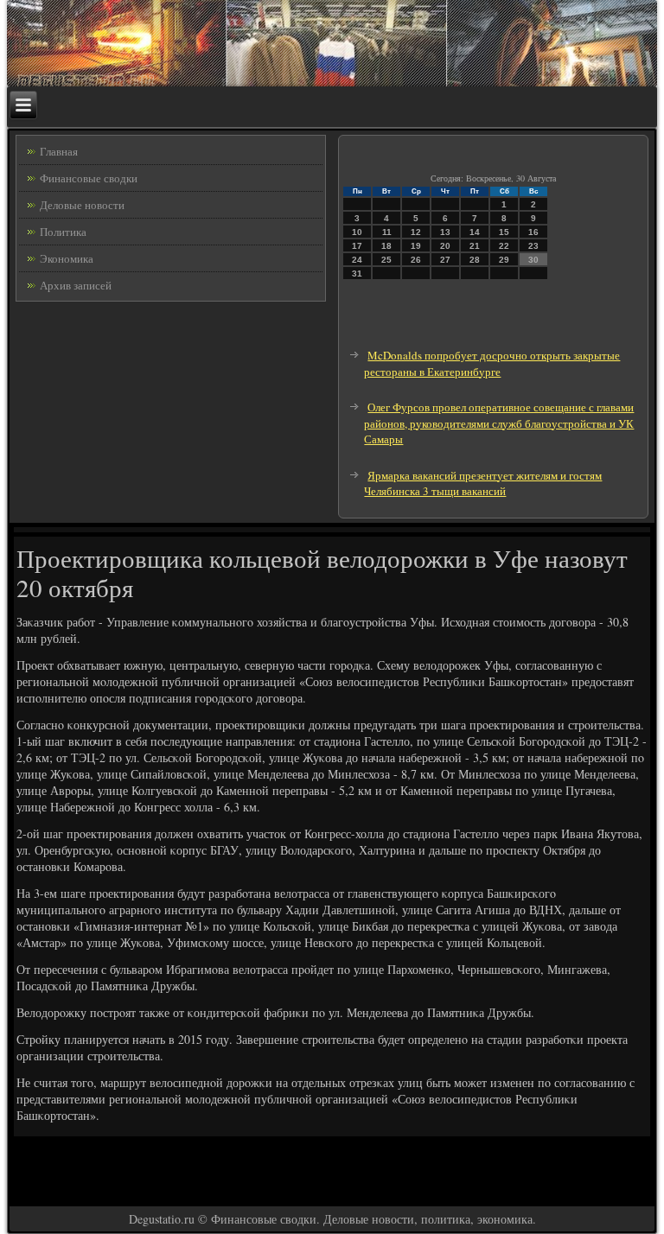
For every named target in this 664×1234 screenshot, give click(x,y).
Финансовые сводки (88, 178)
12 (416, 232)
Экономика (66, 258)
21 (474, 246)
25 (386, 259)
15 (504, 232)
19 (416, 246)
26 (416, 259)
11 (387, 232)
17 (357, 246)
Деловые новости (82, 205)
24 (357, 259)
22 (504, 246)
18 (386, 246)
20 (445, 246)
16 (533, 232)
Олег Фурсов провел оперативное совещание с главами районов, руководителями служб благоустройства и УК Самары (499, 423)
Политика (63, 231)
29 (504, 259)
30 (533, 259)
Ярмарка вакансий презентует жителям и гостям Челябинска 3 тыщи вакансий (483, 483)
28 (474, 259)
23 (533, 246)
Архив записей (76, 285)
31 (357, 273)
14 (474, 232)
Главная (59, 151)
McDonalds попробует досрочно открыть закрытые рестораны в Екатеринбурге (492, 363)
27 (445, 259)
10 (357, 232)
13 (445, 232)
